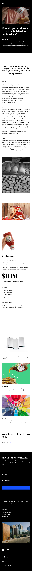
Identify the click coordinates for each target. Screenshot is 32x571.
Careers (4, 498)
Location (4, 509)
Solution (4, 107)
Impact (3, 138)
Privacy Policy (4, 561)
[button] (28, 4)
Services (4, 287)
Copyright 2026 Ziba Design (7, 565)
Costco (3, 354)
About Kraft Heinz (7, 302)
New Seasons (5, 386)
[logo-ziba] (3, 3)
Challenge (4, 81)
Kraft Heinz (5, 39)
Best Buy (4, 418)
